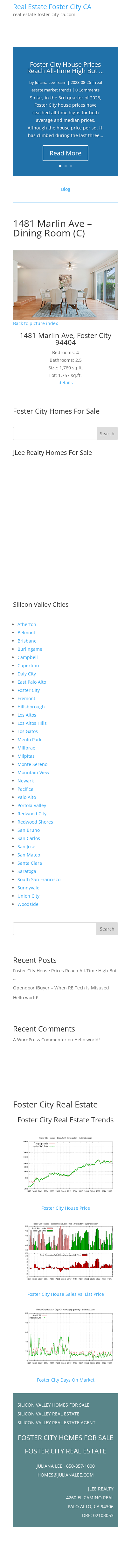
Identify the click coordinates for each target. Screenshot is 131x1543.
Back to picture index (35, 323)
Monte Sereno (32, 764)
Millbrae (26, 748)
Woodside (27, 904)
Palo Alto (26, 797)
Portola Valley (31, 805)
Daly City (26, 674)
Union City (28, 896)
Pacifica (25, 789)
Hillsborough (31, 707)
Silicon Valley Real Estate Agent (56, 1423)
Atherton (26, 624)
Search (107, 929)
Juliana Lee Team (50, 82)
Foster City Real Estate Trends (65, 1119)
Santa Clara (29, 863)
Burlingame (29, 649)
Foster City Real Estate (55, 1104)
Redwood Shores (35, 822)
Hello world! (25, 997)
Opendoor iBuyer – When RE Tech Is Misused (61, 988)
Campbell (27, 657)
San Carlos (28, 838)
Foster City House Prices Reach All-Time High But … (65, 67)
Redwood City (31, 814)
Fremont (26, 698)
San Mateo (28, 855)
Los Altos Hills (32, 723)
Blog (65, 189)
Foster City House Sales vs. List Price (65, 1294)
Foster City (28, 690)
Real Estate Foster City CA (52, 6)
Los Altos (26, 715)
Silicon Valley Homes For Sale (53, 1405)
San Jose (26, 847)
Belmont (26, 633)
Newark (25, 781)
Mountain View (33, 772)
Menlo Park (29, 740)
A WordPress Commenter (39, 1040)
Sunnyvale (28, 888)
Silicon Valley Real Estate (48, 1414)
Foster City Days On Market (65, 1380)
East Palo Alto (31, 682)
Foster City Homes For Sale (56, 411)
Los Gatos (27, 731)
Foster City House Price (65, 1208)
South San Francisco (38, 879)
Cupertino (28, 665)
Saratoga (26, 871)
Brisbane (27, 641)
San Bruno (28, 830)
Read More (65, 153)
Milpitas (26, 756)
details (66, 382)
